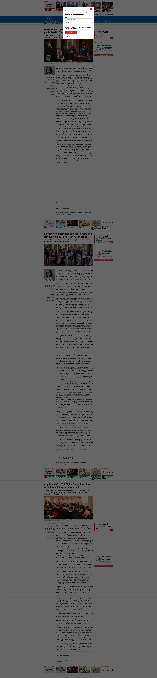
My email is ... (67, 17)
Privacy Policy (67, 36)
